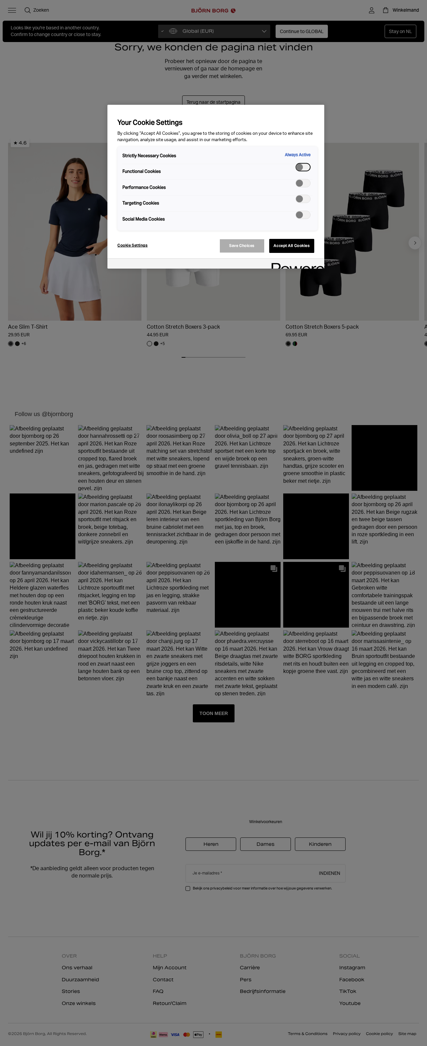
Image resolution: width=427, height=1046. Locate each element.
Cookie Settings (132, 245)
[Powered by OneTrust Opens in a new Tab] (295, 264)
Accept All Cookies (292, 245)
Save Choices (242, 245)
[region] (215, 187)
